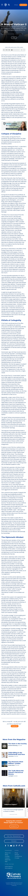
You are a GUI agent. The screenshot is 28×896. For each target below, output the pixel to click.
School (17, 854)
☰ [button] (2, 5)
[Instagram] (13, 845)
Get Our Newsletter (14, 836)
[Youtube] (11, 845)
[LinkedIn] (22, 845)
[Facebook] (5, 845)
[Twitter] (8, 845)
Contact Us (15, 884)
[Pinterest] (16, 845)
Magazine (5, 21)
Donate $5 (14, 726)
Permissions (8, 868)
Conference (18, 856)
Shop (16, 5)
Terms (7, 884)
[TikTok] (19, 845)
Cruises (17, 858)
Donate (23, 5)
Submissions (9, 866)
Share (14, 37)
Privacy (10, 884)
